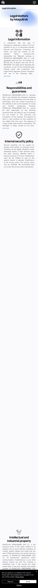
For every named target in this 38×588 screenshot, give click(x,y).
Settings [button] (19, 585)
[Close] (35, 572)
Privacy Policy (19, 577)
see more (7, 76)
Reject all (10, 582)
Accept (28, 582)
